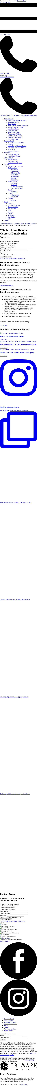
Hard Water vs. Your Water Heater (18, 125)
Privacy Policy (8, 1030)
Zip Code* (3, 253)
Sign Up (3, 1039)
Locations (7, 164)
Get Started (3, 325)
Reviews (10, 212)
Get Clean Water (5, 34)
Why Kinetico (12, 208)
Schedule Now (21, 1)
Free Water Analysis (19, 115)
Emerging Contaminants (15, 137)
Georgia (10, 190)
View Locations (4, 941)
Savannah (14, 191)
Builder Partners (12, 159)
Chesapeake (15, 195)
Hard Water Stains (13, 122)
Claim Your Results (6, 256)
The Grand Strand (16, 188)
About (6, 202)
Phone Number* (5, 251)
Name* (2, 1035)
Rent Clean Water (13, 161)
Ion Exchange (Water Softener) (17, 146)
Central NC (14, 169)
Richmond (14, 196)
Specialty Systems (13, 151)
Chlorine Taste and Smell (15, 127)
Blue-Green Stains (13, 129)
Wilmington (14, 180)
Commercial (10, 77)
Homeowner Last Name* (7, 247)
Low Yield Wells (13, 139)
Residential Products (10, 1022)
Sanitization (11, 149)
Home (2, 223)
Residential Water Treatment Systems (25, 223)
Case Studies (11, 217)
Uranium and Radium (14, 134)
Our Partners (11, 215)
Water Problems (8, 119)
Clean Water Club (13, 207)
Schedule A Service (31, 115)
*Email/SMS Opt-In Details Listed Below (12, 258)
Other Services (8, 158)
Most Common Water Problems (17, 120)
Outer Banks (15, 176)
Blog (9, 219)
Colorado (10, 198)
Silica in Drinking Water (15, 135)
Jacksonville (15, 171)
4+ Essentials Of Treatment (16, 142)
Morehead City (15, 173)
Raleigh (13, 178)
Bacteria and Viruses (14, 132)
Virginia (10, 193)
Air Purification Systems (15, 163)
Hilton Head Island (17, 186)
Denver (13, 200)
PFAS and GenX (13, 130)
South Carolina (12, 181)
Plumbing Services (13, 154)
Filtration (10, 144)
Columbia (14, 185)
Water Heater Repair (14, 156)
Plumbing (7, 152)
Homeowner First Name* (7, 245)
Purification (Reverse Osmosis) (17, 147)
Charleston (14, 183)
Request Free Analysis (6, 285)
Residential (3, 77)
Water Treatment (9, 141)
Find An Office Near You (15, 166)
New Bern (14, 174)
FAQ (9, 210)
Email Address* (4, 249)
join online (24, 1084)
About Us (10, 203)
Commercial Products (10, 1024)
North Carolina (12, 168)
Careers (10, 213)
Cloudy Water (12, 124)
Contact (6, 220)
